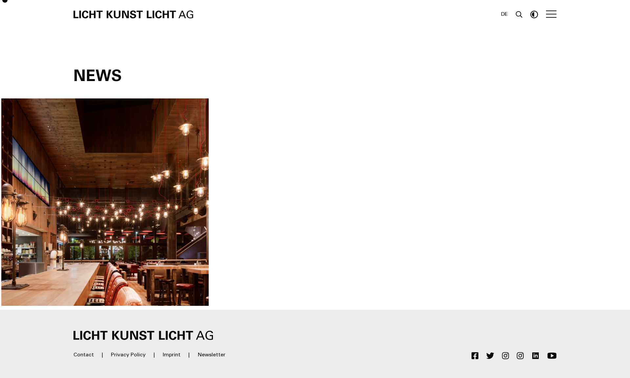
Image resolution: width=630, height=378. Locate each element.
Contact (84, 355)
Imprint (171, 355)
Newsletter (211, 355)
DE (504, 14)
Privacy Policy (128, 355)
